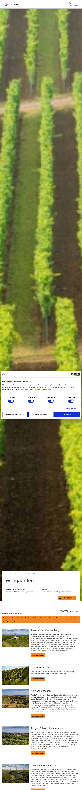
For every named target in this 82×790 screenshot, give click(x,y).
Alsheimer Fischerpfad (43, 765)
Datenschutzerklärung (42, 389)
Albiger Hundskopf (41, 691)
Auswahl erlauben (41, 414)
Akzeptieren (67, 414)
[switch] (31, 401)
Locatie (44, 589)
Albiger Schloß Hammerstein (47, 728)
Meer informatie (38, 655)
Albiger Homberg (40, 667)
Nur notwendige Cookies (15, 414)
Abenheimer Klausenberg (45, 630)
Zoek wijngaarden (68, 598)
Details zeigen (71, 408)
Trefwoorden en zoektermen (15, 589)
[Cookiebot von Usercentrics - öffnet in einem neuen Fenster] (71, 374)
